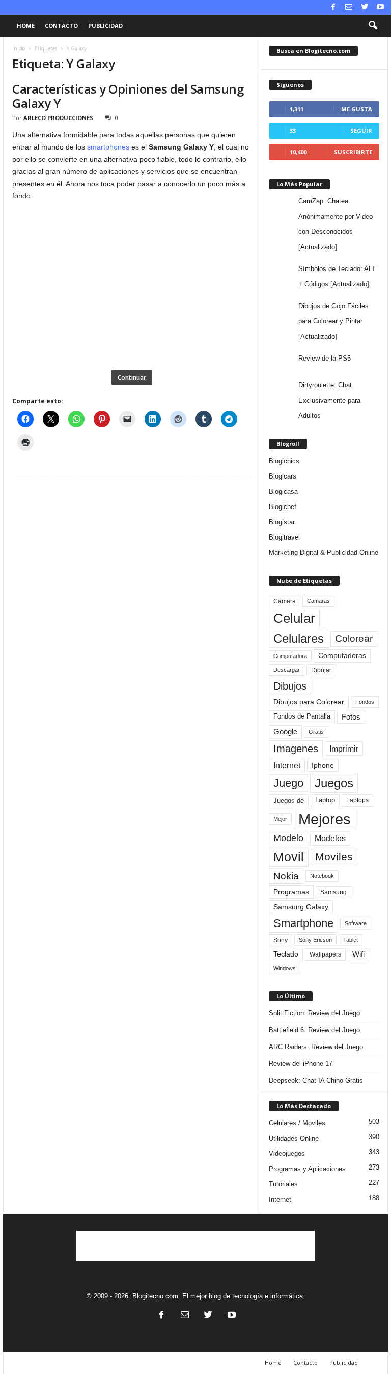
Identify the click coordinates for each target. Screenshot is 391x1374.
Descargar (286, 670)
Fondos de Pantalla (301, 716)
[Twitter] (364, 7)
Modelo (288, 838)
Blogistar (282, 522)
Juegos (334, 783)
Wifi (358, 954)
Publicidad (105, 25)
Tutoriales (283, 1184)
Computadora (290, 656)
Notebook (322, 876)
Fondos (364, 702)
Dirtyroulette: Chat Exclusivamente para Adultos (329, 400)
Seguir (361, 130)
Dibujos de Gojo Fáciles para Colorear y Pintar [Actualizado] (333, 321)
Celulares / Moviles (297, 1123)
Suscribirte (353, 152)
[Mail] (349, 7)
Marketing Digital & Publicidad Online (323, 552)
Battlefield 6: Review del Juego (314, 1030)
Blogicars (282, 476)
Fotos (351, 716)
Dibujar (321, 670)
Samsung (333, 892)
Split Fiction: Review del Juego (314, 1013)
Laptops (357, 800)
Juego (288, 782)
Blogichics (284, 461)
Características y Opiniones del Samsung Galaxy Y (127, 95)
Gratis (316, 732)
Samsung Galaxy (300, 907)
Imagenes (295, 748)
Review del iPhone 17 (300, 1063)
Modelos (330, 838)
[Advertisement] (195, 1246)
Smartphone (303, 923)
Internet (286, 765)
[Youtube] (380, 7)
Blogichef (282, 507)
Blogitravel (284, 537)
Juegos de (288, 800)
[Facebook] (333, 7)
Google (285, 732)
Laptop (325, 800)
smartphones (108, 147)
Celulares (298, 638)
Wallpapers (325, 954)
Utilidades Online (294, 1138)
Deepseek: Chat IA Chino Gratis (316, 1080)
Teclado (285, 954)
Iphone (323, 765)
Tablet (350, 940)
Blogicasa (283, 491)
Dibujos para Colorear (308, 702)
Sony (280, 940)
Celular (294, 618)
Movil (288, 857)
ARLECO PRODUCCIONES (58, 118)
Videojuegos (287, 1153)
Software (356, 923)
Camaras (318, 601)
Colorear (354, 638)
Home (26, 25)
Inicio (18, 48)
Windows (284, 968)
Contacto (61, 25)
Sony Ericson (315, 940)
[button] (372, 26)
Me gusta (356, 109)
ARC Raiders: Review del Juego (316, 1047)
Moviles (334, 857)
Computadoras (342, 656)
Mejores (324, 819)
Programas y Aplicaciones (307, 1169)
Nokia (286, 876)
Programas (291, 892)
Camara (284, 601)
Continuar (132, 377)
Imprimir (343, 748)
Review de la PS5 (324, 358)
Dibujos (289, 686)
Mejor (280, 819)
